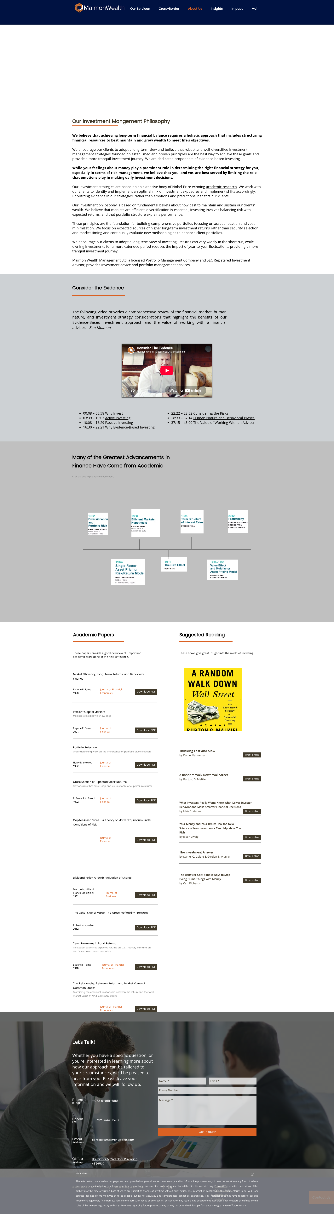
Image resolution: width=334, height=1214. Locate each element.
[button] (252, 1174)
